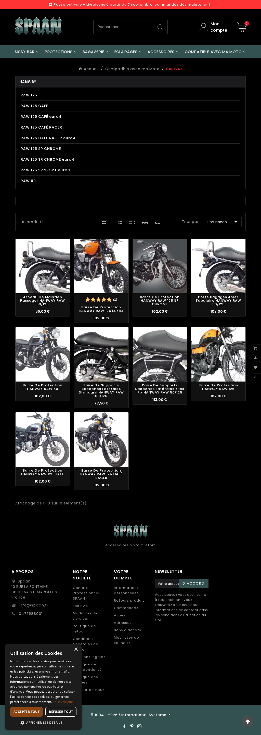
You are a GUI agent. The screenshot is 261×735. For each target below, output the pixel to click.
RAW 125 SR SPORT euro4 (45, 170)
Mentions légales (89, 656)
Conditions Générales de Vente (85, 644)
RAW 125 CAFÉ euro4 (41, 116)
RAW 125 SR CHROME (41, 148)
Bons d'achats (127, 630)
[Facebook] (124, 726)
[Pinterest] (132, 726)
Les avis (80, 605)
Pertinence (223, 222)
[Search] (160, 27)
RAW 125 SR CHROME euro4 (47, 159)
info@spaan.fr (33, 605)
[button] (43, 722)
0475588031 (30, 613)
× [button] (76, 649)
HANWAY (27, 82)
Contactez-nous (89, 689)
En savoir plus (63, 702)
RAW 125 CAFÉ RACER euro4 (48, 138)
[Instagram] (139, 726)
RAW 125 (29, 95)
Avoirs (120, 615)
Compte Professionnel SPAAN (86, 593)
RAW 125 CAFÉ (34, 105)
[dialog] (43, 687)
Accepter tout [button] (27, 711)
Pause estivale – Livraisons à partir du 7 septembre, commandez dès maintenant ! (133, 4)
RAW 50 (28, 180)
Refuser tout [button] (61, 711)
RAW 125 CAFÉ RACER (41, 127)
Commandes (126, 607)
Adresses (123, 622)
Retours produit (129, 600)
